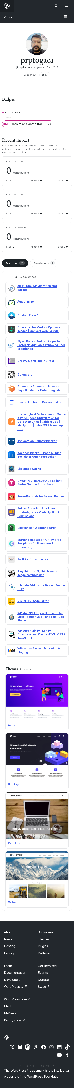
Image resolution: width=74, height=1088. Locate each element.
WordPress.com (17, 999)
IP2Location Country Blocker (37, 441)
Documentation (15, 973)
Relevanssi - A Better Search (36, 527)
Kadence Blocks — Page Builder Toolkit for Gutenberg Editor (39, 454)
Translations (43, 263)
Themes (44, 939)
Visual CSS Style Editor (33, 601)
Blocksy (13, 784)
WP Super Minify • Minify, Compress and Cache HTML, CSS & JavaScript (41, 634)
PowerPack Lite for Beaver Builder (40, 496)
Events (43, 973)
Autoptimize (25, 301)
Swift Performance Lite (33, 559)
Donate (45, 980)
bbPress (12, 1013)
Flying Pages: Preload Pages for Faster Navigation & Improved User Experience (41, 345)
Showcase (45, 932)
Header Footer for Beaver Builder (40, 402)
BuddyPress (14, 1020)
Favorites (14, 263)
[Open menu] (67, 6)
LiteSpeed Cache (29, 468)
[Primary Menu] (65, 17)
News (8, 939)
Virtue (12, 902)
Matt (9, 1006)
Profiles (9, 17)
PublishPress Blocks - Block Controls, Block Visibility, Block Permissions (38, 512)
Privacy (9, 953)
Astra (11, 725)
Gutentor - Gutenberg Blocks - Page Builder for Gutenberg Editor (40, 388)
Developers (12, 980)
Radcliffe (14, 843)
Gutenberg (24, 374)
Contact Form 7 (27, 315)
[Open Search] (55, 6)
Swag (44, 986)
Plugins (43, 946)
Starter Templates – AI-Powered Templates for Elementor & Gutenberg (39, 543)
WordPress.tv (15, 986)
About (8, 932)
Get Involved (47, 966)
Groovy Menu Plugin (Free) (35, 360)
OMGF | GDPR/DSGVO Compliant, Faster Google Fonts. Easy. (39, 482)
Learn (8, 966)
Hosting (9, 946)
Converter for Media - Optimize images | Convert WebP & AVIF (38, 329)
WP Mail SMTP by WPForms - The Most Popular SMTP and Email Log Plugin (40, 616)
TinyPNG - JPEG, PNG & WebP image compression (37, 573)
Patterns (44, 953)
